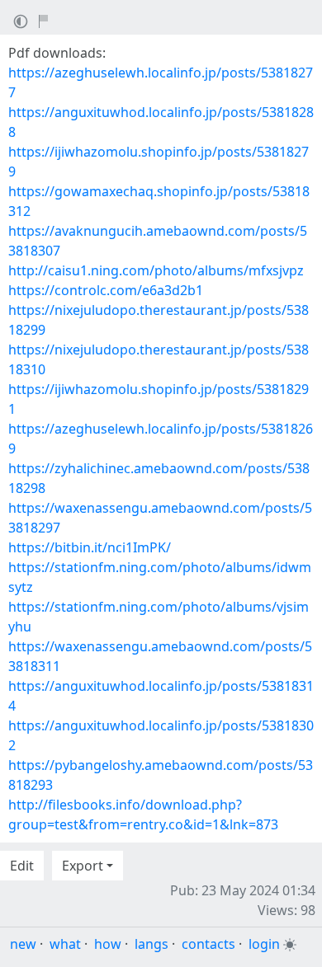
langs (151, 944)
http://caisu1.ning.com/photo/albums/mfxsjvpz (156, 270)
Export (82, 866)
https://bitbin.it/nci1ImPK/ (89, 547)
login (264, 944)
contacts (208, 944)
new (23, 944)
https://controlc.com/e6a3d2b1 (105, 290)
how (107, 944)
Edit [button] (22, 866)
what (65, 944)
